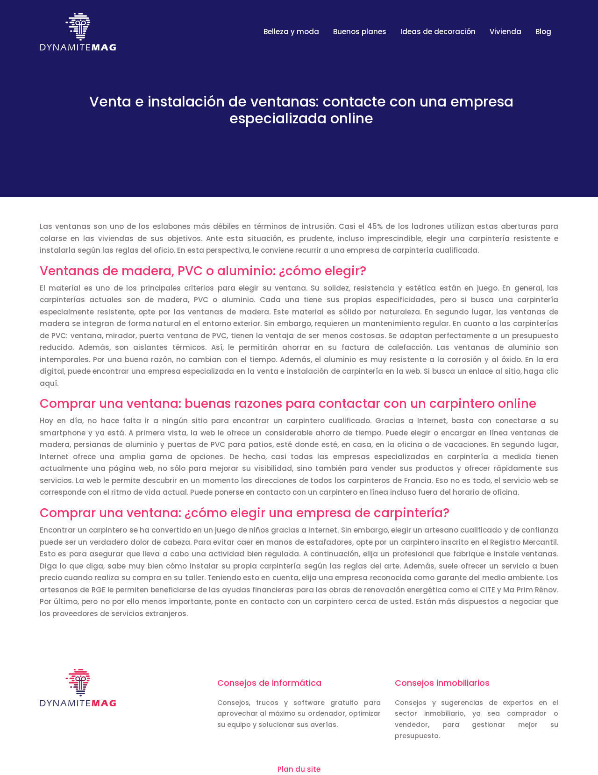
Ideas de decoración (438, 31)
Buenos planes (359, 31)
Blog (543, 31)
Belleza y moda (291, 31)
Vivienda (505, 31)
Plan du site (299, 769)
